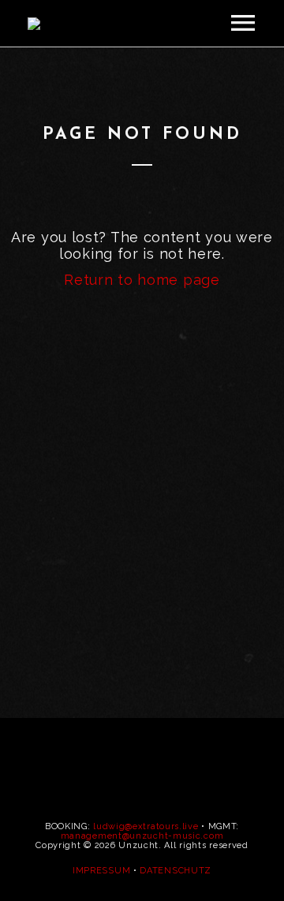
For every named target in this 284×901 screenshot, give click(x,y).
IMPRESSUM (101, 870)
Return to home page (141, 279)
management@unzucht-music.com (142, 836)
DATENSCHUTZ (175, 870)
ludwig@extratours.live (145, 826)
